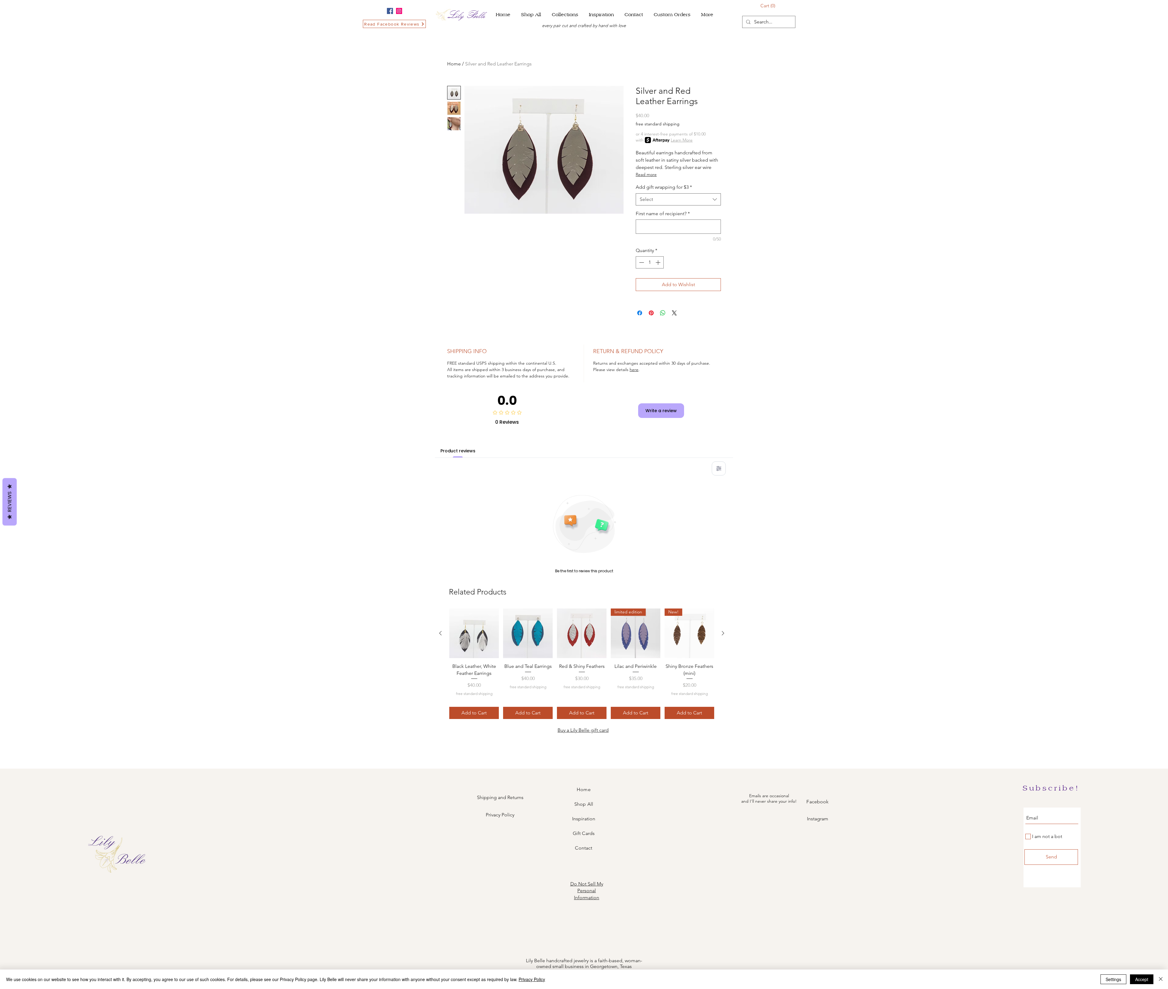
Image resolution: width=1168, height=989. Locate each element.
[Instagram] (399, 11)
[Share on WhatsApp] (662, 313)
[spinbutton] (649, 262)
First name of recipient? (663, 213)
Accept (1141, 979)
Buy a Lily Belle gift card (583, 730)
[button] (565, 14)
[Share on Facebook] (639, 313)
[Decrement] (641, 262)
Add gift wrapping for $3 (664, 187)
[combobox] (678, 199)
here (634, 369)
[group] (582, 663)
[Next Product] (723, 633)
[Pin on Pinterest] (651, 313)
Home (454, 64)
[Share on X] (674, 313)
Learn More (682, 140)
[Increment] (658, 262)
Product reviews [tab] (457, 451)
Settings (1113, 979)
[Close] (1160, 979)
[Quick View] (474, 633)
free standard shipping (658, 124)
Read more (646, 174)
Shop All (583, 804)
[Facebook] (390, 11)
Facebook (817, 802)
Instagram (817, 819)
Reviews (9, 501)
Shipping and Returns (500, 797)
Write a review (661, 411)
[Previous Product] (440, 633)
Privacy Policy (500, 815)
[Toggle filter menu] (719, 468)
